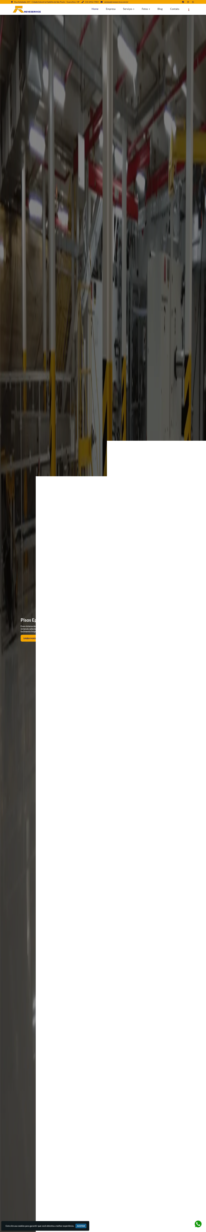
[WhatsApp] (193, 2)
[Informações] (189, 9)
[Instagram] (188, 2)
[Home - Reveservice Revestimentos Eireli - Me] (27, 9)
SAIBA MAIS (29, 638)
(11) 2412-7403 (92, 2)
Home (95, 8)
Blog (160, 8)
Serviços (128, 8)
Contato (174, 8)
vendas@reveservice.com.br (116, 2)
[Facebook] (183, 2)
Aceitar (81, 1226)
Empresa (110, 8)
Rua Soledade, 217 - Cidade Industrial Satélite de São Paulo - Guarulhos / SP (46, 2)
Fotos (145, 8)
